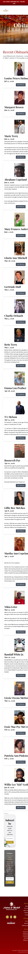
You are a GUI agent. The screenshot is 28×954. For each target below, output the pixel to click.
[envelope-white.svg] (15, 917)
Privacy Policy (21, 952)
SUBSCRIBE (9, 842)
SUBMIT (10, 882)
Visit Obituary (20, 85)
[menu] (23, 4)
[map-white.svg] (11, 917)
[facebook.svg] (7, 917)
